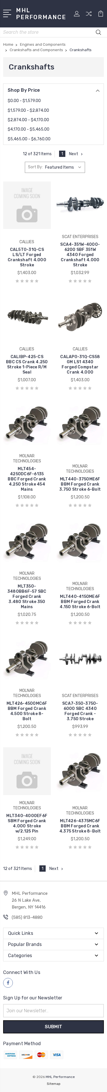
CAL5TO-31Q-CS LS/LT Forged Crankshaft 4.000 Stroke (27, 257)
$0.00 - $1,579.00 (24, 100)
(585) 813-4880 (27, 917)
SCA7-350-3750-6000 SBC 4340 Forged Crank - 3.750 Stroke (80, 711)
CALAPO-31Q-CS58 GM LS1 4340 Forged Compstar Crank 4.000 (80, 364)
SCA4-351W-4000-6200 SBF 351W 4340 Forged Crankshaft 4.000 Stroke (80, 254)
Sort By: (35, 167)
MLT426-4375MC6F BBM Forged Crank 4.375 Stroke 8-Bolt (80, 826)
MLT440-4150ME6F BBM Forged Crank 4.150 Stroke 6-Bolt (80, 601)
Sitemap (53, 1084)
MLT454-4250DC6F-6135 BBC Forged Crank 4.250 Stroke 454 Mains (27, 479)
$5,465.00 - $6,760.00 (29, 139)
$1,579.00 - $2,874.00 (28, 110)
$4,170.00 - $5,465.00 (28, 129)
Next (73, 153)
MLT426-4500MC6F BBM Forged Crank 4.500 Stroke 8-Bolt (27, 711)
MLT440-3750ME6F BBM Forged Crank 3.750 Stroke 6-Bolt (80, 484)
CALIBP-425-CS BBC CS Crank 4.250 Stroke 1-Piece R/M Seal (27, 364)
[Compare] (89, 16)
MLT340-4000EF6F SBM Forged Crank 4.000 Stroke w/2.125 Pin (26, 823)
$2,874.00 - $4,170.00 (28, 119)
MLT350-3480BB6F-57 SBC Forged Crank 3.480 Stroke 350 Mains (27, 596)
